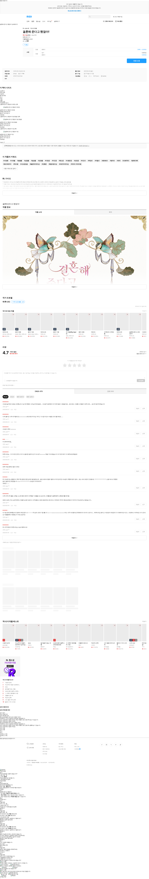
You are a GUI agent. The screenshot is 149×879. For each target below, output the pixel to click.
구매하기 (7, 850)
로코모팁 (5, 645)
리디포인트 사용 (4, 817)
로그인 (117, 16)
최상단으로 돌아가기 (9, 738)
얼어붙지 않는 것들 (46, 643)
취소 (1, 731)
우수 (143, 646)
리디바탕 (45, 753)
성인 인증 (2, 728)
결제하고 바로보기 (5, 818)
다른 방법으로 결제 (5, 779)
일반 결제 (10, 819)
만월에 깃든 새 (83, 643)
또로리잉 (17, 646)
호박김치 (131, 645)
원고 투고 (61, 746)
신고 (12, 409)
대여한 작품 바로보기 (15, 787)
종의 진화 (18, 332)
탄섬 (32, 334)
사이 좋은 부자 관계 (109, 643)
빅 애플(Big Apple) (71, 333)
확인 (1, 798)
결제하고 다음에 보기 (15, 818)
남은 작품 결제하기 (5, 787)
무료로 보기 (3, 806)
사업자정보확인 (51, 762)
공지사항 (31, 747)
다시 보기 (8, 859)
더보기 (144, 311)
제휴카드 (45, 746)
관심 (26, 44)
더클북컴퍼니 (26, 39)
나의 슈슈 (132, 643)
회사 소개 (76, 746)
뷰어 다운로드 (46, 749)
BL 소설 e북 (26, 28)
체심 (54, 646)
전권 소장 (136, 61)
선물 (1, 100)
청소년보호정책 (43, 762)
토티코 (4, 334)
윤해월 (118, 646)
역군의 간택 (94, 643)
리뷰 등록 (140, 380)
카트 (1, 98)
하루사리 (25, 37)
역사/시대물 (33, 28)
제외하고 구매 (3, 734)
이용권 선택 (3, 805)
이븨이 (30, 645)
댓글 (137, 408)
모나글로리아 (69, 646)
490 (20, 334)
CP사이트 (45, 751)
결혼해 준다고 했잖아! (134, 333)
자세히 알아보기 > (84, 146)
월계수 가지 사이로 (122, 643)
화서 (80, 645)
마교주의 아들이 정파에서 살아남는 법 (21, 643)
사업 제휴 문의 (62, 749)
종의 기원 (31, 332)
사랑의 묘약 (6, 643)
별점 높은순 (20, 397)
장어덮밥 (106, 646)
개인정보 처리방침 (35, 762)
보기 (1, 843)
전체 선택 (2, 92)
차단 (15, 409)
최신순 (5, 397)
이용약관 (28, 762)
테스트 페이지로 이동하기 (74, 10)
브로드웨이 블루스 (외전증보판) (59, 643)
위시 (1, 97)
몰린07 (42, 646)
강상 (29, 643)
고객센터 (31, 744)
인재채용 (76, 749)
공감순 (12, 397)
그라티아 (144, 332)
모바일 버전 (3, 877)
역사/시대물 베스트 (8, 679)
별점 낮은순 (30, 397)
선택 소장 (2, 101)
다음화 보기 (3, 859)
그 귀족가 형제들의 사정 (71, 643)
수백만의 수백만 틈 (109, 333)
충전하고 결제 (3, 819)
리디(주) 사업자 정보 (31, 760)
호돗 (67, 335)
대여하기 (2, 850)
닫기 (4, 843)
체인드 (93, 332)
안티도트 (5, 332)
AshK (16, 334)
